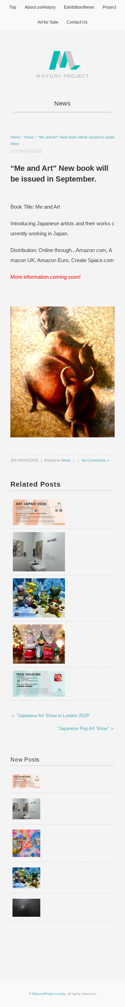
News (62, 103)
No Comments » (95, 460)
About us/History (40, 7)
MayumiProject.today (48, 994)
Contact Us (77, 22)
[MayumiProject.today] (62, 55)
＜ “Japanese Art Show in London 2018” (50, 715)
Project (109, 7)
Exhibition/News (79, 7)
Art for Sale (48, 22)
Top (12, 7)
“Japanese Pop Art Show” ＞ (86, 728)
